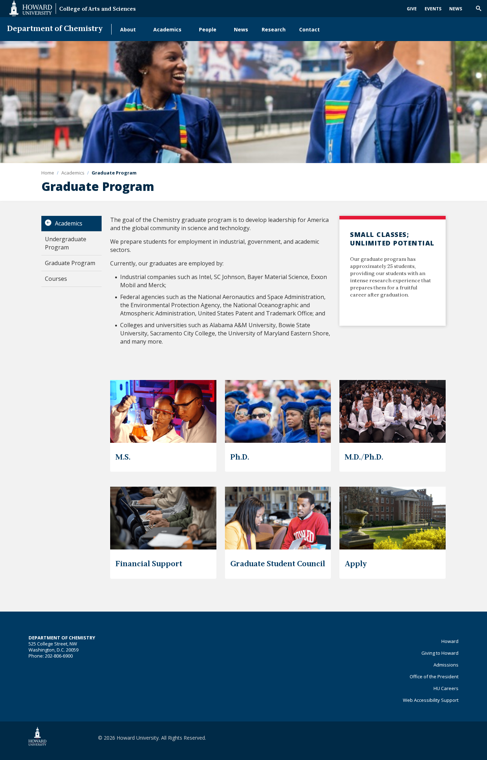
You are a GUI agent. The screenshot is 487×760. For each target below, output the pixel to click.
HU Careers (446, 688)
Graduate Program (70, 263)
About (128, 29)
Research (274, 29)
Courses (56, 279)
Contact (309, 29)
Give (412, 9)
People (207, 29)
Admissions (446, 665)
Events (433, 9)
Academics (167, 29)
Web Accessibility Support (430, 700)
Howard (449, 641)
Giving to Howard (439, 653)
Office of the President (434, 676)
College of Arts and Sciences (97, 9)
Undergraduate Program (65, 243)
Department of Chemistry (55, 29)
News (455, 9)
